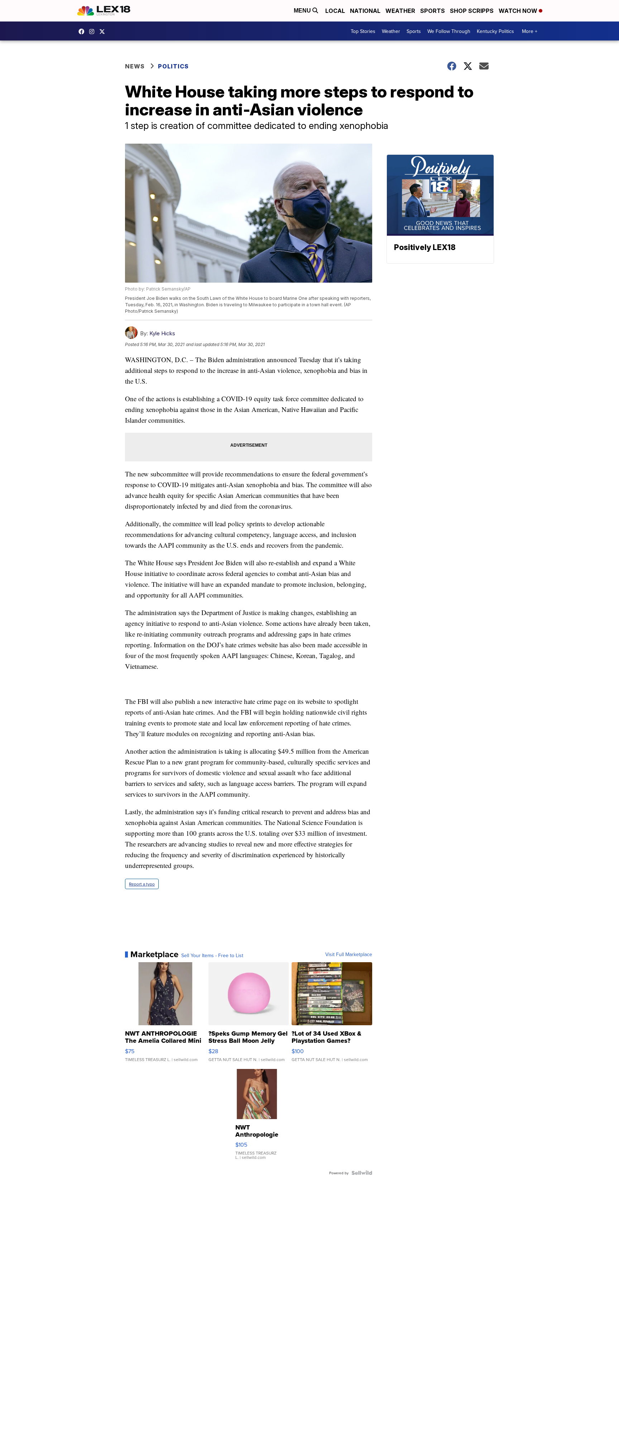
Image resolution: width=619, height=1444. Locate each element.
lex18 (83, 31)
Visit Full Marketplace (348, 954)
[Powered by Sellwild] (361, 1172)
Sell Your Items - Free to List (212, 955)
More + (529, 31)
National (365, 10)
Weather (400, 10)
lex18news (104, 31)
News (135, 66)
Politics (173, 66)
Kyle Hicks (162, 333)
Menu (303, 11)
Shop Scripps (472, 10)
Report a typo (142, 884)
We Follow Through (448, 31)
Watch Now (519, 10)
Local (335, 10)
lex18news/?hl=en (93, 31)
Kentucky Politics (495, 31)
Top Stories (363, 31)
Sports (432, 10)
